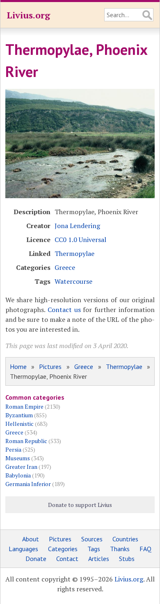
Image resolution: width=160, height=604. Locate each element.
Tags (93, 549)
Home (18, 366)
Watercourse (73, 281)
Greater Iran (21, 467)
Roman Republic (26, 441)
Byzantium (19, 415)
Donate (35, 558)
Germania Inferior (28, 484)
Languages (23, 549)
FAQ (145, 549)
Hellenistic (19, 424)
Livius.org (28, 15)
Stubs (127, 558)
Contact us (64, 309)
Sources (92, 539)
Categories (63, 549)
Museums (17, 458)
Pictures (50, 366)
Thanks (120, 549)
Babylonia (18, 475)
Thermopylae (74, 253)
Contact (67, 558)
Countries (125, 539)
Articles (98, 558)
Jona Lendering (77, 225)
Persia (13, 449)
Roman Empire (24, 406)
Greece (65, 267)
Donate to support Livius (80, 505)
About (30, 539)
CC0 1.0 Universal (80, 239)
